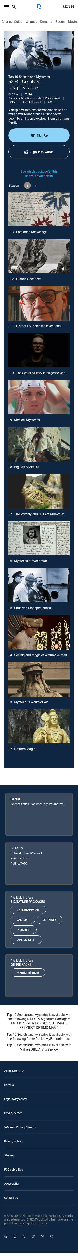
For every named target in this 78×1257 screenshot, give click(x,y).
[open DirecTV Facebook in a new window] (15, 1236)
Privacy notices (13, 1141)
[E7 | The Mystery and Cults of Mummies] (39, 491)
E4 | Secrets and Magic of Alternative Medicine (40, 655)
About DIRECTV (14, 1071)
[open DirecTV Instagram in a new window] (33, 1236)
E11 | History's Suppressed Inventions (34, 326)
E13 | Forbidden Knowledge (27, 232)
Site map (9, 1155)
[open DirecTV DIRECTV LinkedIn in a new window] (5, 1236)
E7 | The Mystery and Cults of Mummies (36, 514)
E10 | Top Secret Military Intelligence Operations (41, 372)
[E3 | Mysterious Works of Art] (39, 679)
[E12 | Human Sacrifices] (39, 256)
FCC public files (13, 1169)
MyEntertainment (28, 972)
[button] (6, 6)
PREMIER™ (23, 930)
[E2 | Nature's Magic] (39, 726)
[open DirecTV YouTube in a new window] (42, 1236)
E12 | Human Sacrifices (24, 279)
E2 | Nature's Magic (21, 749)
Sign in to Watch (41, 151)
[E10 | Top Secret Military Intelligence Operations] (39, 350)
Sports (60, 21)
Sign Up (42, 135)
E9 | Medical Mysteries (24, 420)
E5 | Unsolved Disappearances (29, 608)
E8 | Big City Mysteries (23, 467)
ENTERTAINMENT (28, 910)
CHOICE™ (23, 920)
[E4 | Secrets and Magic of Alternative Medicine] (39, 632)
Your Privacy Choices (22, 1127)
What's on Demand (39, 21)
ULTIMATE (49, 920)
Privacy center (13, 1113)
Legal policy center (15, 1099)
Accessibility (11, 1183)
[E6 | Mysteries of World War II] (39, 538)
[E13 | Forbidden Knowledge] (39, 209)
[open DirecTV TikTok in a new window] (51, 1236)
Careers (9, 1085)
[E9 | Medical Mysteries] (39, 397)
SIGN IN (68, 6)
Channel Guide (12, 21)
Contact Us (11, 1198)
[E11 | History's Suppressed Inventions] (39, 303)
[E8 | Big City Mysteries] (39, 444)
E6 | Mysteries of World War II (28, 561)
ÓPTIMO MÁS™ (26, 939)
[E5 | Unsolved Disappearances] (39, 585)
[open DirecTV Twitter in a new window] (24, 1236)
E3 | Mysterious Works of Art (28, 702)
